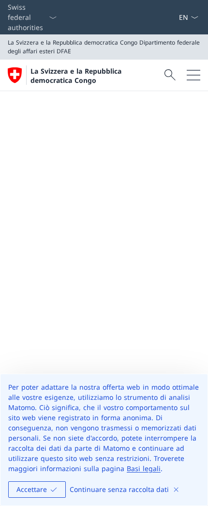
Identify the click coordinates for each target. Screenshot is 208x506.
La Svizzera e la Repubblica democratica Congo (75, 75)
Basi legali (144, 468)
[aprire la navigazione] (193, 75)
